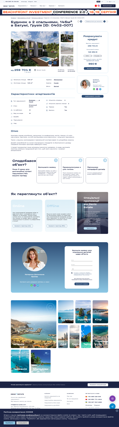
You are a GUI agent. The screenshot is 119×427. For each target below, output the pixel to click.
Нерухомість (22, 5)
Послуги (33, 5)
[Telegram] (112, 406)
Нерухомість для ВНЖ (52, 405)
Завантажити (90, 228)
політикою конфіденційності (28, 415)
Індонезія (84, 319)
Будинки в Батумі (37, 17)
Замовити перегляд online (22, 226)
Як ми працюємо (72, 398)
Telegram (30, 1)
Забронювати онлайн (92, 96)
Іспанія (18, 344)
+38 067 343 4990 (93, 402)
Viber (35, 1)
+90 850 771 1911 (93, 399)
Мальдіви (40, 369)
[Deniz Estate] (8, 5)
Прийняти (9, 423)
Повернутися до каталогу (94, 21)
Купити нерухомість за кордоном (52, 397)
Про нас (42, 5)
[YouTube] (96, 6)
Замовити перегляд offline (57, 226)
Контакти (61, 5)
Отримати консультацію (98, 384)
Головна (13, 17)
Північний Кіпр (101, 343)
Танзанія (20, 369)
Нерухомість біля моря (52, 402)
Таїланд (87, 344)
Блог (68, 404)
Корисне (51, 5)
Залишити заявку (92, 68)
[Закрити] (117, 411)
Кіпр (98, 319)
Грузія (56, 83)
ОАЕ (63, 344)
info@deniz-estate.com (18, 404)
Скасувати (22, 423)
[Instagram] (99, 6)
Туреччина (67, 319)
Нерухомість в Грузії (24, 17)
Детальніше (58, 79)
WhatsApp (24, 1)
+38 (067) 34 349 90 (12, 1)
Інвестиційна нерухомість (53, 400)
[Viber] (112, 399)
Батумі (56, 86)
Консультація (107, 5)
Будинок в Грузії (34, 101)
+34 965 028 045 (93, 396)
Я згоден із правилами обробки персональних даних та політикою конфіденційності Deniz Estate (83, 274)
